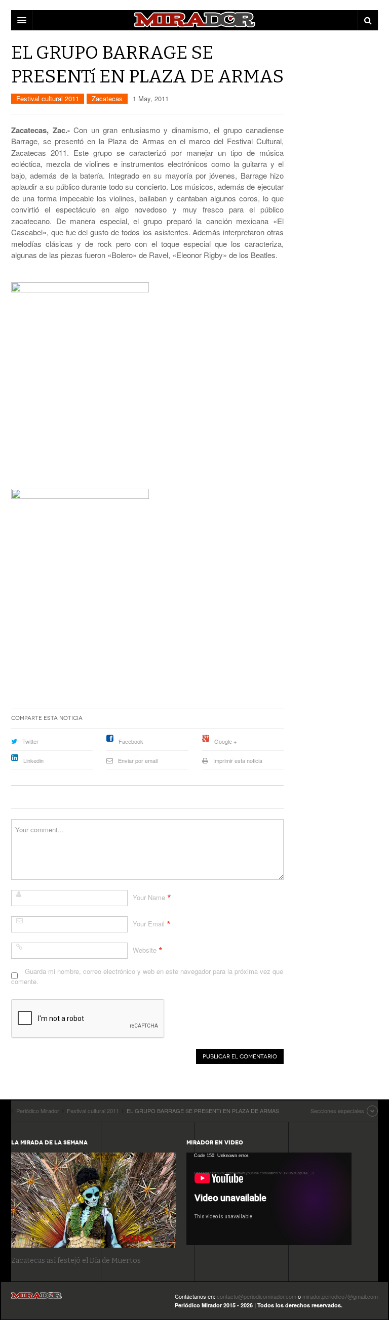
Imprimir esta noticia (237, 760)
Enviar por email (138, 760)
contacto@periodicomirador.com (256, 1296)
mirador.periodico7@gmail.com (340, 1296)
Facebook (131, 741)
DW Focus (194, 20)
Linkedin (33, 760)
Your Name (149, 897)
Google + (225, 741)
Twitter (30, 741)
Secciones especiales (337, 1110)
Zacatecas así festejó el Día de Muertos (76, 1260)
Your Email (149, 923)
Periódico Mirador (36, 1298)
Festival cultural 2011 (47, 98)
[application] (269, 1199)
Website (145, 950)
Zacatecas (107, 98)
